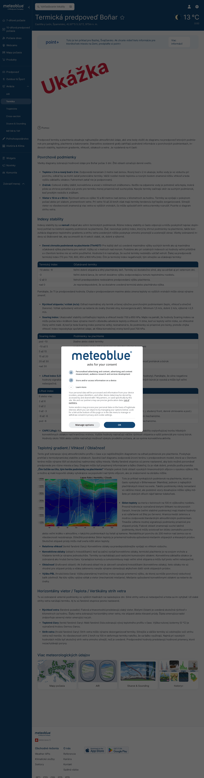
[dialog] (102, 389)
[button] (102, 387)
